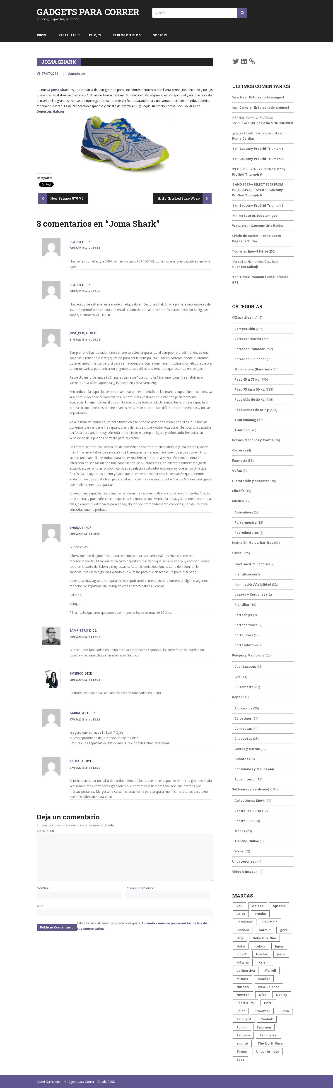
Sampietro (76, 73)
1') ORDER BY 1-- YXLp (249, 169)
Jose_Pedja (79, 333)
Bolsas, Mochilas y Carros (252, 440)
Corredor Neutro (247, 338)
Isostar (262, 954)
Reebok (267, 1019)
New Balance (268, 987)
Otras (236, 553)
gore (284, 930)
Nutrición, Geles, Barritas (252, 542)
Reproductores (246, 532)
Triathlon (242, 430)
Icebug (259, 946)
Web (40, 906)
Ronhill (241, 1027)
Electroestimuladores (252, 564)
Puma (284, 1011)
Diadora (242, 930)
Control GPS (243, 821)
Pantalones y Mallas (250, 769)
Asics (240, 913)
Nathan (242, 987)
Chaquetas (243, 738)
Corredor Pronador (249, 349)
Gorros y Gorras (247, 749)
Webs (239, 851)
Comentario (45, 830)
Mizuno (242, 978)
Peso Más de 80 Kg (249, 399)
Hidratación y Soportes (251, 481)
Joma (281, 954)
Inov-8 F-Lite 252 (261, 251)
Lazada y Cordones (249, 594)
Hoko (240, 946)
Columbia (270, 922)
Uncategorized (244, 861)
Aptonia (279, 906)
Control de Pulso (247, 811)
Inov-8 (241, 954)
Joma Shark (60, 90)
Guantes (241, 759)
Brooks (260, 913)
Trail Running (245, 420)
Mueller (264, 978)
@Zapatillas (241, 317)
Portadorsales (246, 625)
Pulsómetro (243, 687)
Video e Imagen (245, 871)
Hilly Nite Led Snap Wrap (178, 198)
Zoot (240, 1059)
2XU (239, 906)
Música (238, 501)
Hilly (239, 938)
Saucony (243, 1035)
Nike (262, 995)
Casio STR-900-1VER (277, 123)
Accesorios (243, 708)
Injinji (279, 946)
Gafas (237, 470)
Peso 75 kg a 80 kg (249, 389)
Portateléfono (246, 645)
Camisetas (243, 728)
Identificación (245, 574)
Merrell (270, 970)
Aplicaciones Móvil (249, 800)
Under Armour (267, 1051)
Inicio (41, 35)
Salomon (264, 1027)
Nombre (43, 888)
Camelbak (244, 922)
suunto (242, 1043)
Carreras (239, 450)
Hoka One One (264, 938)
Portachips (243, 615)
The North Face (270, 1043)
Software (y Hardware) (250, 789)
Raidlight (243, 1019)
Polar (240, 1011)
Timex (241, 1051)
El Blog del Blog (127, 35)
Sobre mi (160, 35)
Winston (239, 225)
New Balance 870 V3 (66, 198)
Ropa (236, 697)
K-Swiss (242, 962)
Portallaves (243, 635)
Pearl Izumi (245, 1003)
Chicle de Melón (245, 236)
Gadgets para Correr (88, 11)
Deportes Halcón (50, 111)
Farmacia (239, 460)
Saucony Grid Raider (267, 225)
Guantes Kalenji (245, 267)
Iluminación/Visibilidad (252, 584)
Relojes (95, 35)
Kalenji (263, 962)
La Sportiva (245, 970)
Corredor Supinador (250, 359)
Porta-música (245, 522)
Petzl (268, 1003)
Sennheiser (269, 1035)
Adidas (257, 906)
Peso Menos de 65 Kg (251, 410)
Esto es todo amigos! (266, 97)
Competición (244, 329)
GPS (237, 677)
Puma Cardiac (243, 138)
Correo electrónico (140, 888)
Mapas (239, 831)
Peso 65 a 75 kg (247, 379)
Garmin (264, 930)
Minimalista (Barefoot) (253, 369)
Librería (238, 491)
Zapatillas (68, 35)
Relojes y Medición (247, 655)
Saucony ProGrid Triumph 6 (261, 148)
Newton (242, 995)
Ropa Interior (245, 779)
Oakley (281, 995)
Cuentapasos (245, 666)
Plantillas (242, 604)
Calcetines (243, 718)
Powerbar (262, 1011)
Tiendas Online (246, 841)
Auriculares (243, 512)
